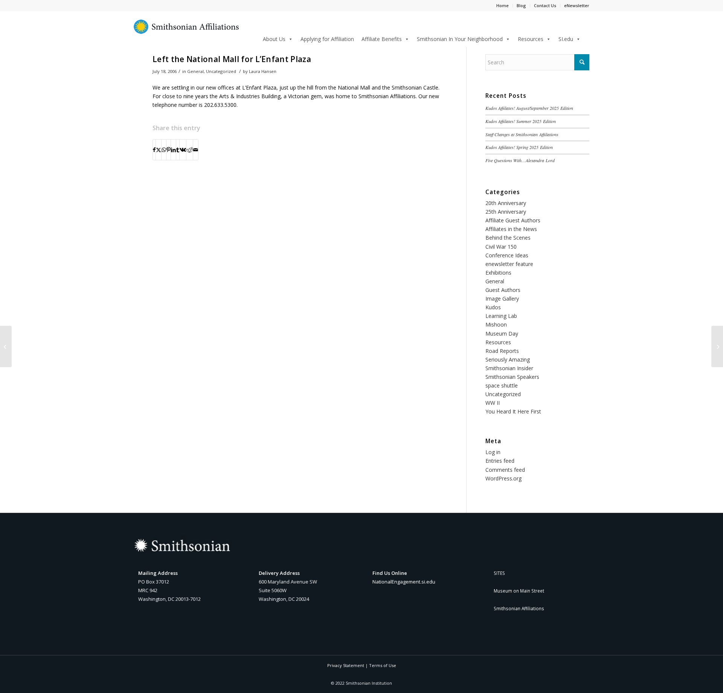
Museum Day (501, 333)
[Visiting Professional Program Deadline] (6, 346)
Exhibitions (498, 272)
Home (502, 5)
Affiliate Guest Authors (512, 220)
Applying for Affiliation (327, 39)
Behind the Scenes (508, 237)
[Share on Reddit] (189, 150)
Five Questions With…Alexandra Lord (520, 160)
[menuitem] (586, 38)
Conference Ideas (506, 255)
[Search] (586, 38)
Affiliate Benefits (382, 39)
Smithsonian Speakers (512, 376)
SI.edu (565, 39)
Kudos (493, 307)
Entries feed (499, 460)
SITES (499, 573)
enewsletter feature (509, 263)
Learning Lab (501, 315)
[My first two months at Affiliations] (717, 346)
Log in (492, 452)
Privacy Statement (345, 665)
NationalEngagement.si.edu (403, 581)
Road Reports (502, 350)
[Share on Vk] (183, 150)
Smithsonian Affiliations (519, 608)
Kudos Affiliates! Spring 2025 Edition (519, 147)
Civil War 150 (501, 246)
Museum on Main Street (519, 591)
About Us (274, 39)
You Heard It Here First (513, 411)
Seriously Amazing (507, 359)
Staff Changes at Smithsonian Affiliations (521, 134)
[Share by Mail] (195, 150)
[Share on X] (158, 150)
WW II (492, 402)
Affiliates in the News (511, 229)
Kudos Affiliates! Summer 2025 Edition (520, 121)
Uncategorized (221, 71)
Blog (521, 5)
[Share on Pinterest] (168, 150)
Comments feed (505, 469)
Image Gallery (502, 298)
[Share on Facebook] (154, 150)
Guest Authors (502, 289)
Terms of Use (382, 665)
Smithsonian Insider (509, 368)
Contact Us (545, 5)
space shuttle (501, 385)
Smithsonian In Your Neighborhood (460, 39)
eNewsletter (576, 5)
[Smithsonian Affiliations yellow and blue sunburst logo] (186, 31)
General (195, 71)
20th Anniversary (505, 203)
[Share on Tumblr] (177, 150)
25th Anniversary (505, 211)
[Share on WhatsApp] (164, 150)
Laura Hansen (262, 71)
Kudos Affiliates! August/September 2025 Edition (529, 108)
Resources (530, 39)
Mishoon (496, 324)
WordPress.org (503, 478)
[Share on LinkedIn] (173, 150)
